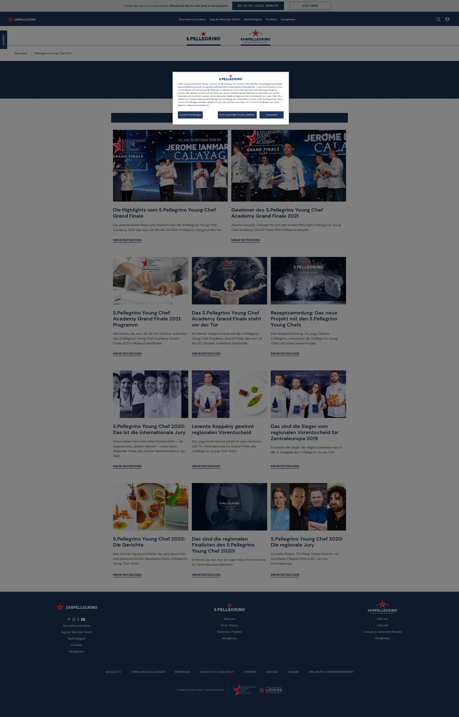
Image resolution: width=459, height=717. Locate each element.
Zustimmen (271, 114)
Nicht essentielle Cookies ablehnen (237, 114)
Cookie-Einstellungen (190, 114)
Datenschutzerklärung (198, 105)
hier (219, 102)
